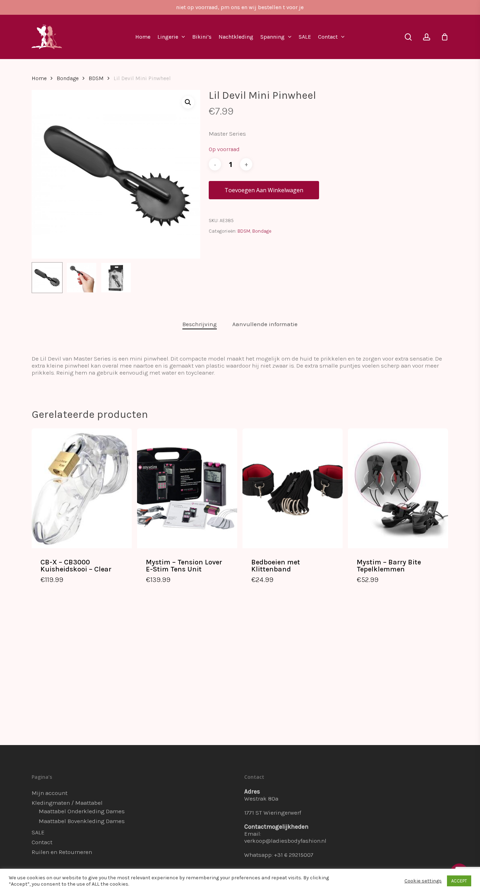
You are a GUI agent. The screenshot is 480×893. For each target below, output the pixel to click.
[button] (188, 102)
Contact (42, 842)
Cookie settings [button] (423, 881)
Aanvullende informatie (265, 324)
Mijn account (49, 792)
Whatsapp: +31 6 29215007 (278, 854)
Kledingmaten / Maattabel (67, 802)
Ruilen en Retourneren (62, 851)
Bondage (68, 78)
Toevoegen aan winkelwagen (264, 190)
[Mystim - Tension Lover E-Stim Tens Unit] (187, 488)
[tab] (199, 324)
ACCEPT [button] (459, 881)
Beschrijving (199, 324)
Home (39, 78)
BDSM (96, 78)
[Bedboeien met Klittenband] (292, 488)
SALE (38, 832)
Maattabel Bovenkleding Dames (82, 820)
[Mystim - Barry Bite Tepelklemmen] (398, 488)
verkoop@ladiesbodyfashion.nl (285, 840)
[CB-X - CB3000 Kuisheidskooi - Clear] (82, 488)
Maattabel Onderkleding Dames (82, 811)
